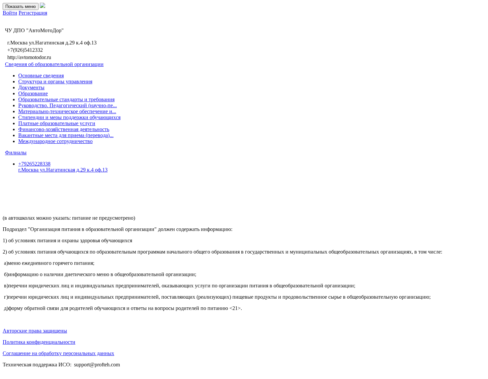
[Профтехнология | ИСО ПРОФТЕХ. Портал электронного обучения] (42, 6)
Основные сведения (41, 75)
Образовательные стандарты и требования (66, 99)
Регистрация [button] (33, 13)
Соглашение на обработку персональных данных (58, 353)
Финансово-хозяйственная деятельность (63, 129)
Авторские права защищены (35, 331)
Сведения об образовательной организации (54, 64)
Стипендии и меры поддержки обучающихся (69, 117)
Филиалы (16, 152)
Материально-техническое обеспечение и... (67, 111)
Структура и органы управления (55, 81)
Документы (31, 87)
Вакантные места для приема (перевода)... (66, 135)
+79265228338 (63, 167)
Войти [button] (10, 13)
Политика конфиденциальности (39, 342)
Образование (33, 93)
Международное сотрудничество (55, 141)
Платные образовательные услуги (56, 123)
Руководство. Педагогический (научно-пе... (67, 105)
